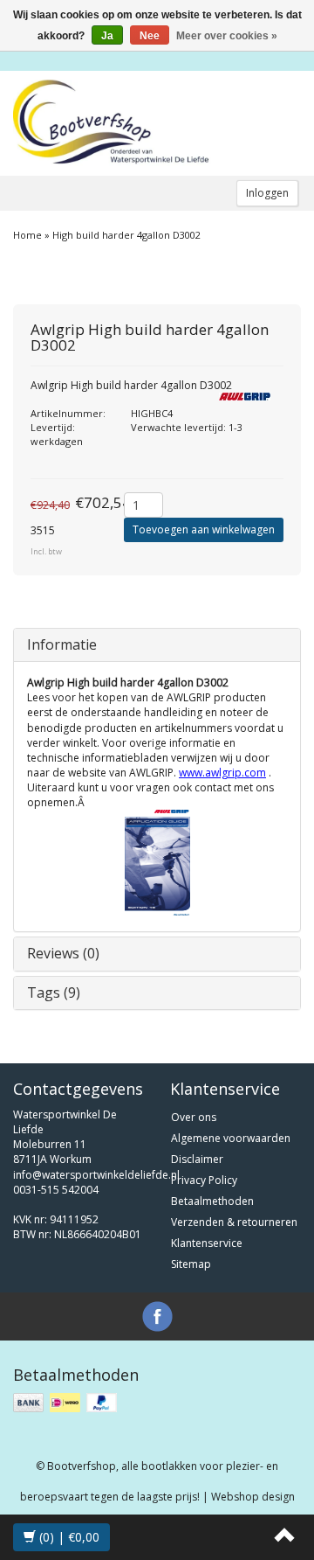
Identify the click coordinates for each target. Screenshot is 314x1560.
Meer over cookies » (226, 36)
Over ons (193, 1117)
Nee (150, 36)
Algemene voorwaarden (230, 1138)
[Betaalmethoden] (66, 1403)
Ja (107, 36)
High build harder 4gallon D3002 (126, 234)
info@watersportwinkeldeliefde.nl (96, 1174)
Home (27, 234)
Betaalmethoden (212, 1201)
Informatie (62, 644)
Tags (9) (53, 992)
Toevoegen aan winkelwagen (204, 529)
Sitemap (191, 1264)
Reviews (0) (63, 953)
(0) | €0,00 (67, 1537)
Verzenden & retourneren (234, 1222)
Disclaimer (197, 1159)
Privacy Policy (204, 1180)
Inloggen (267, 192)
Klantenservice (206, 1243)
